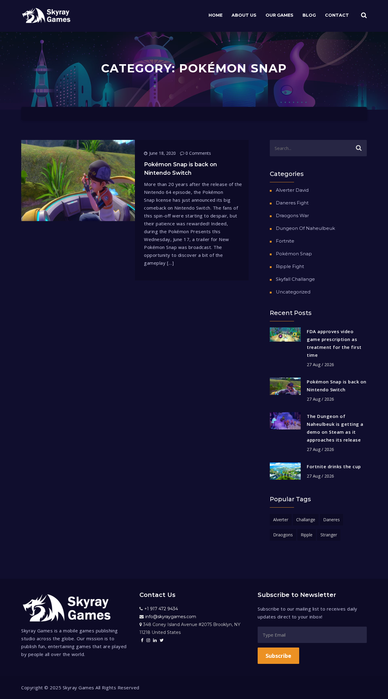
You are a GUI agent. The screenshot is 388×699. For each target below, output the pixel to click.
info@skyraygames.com (170, 616)
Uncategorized (293, 292)
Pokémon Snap (294, 254)
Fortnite (285, 241)
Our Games (279, 15)
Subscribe (278, 655)
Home (215, 15)
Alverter (280, 519)
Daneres (331, 519)
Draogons (283, 535)
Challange (305, 519)
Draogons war (292, 215)
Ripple (307, 535)
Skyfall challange (295, 279)
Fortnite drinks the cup (334, 466)
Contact (337, 15)
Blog (309, 15)
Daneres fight (292, 203)
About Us (244, 15)
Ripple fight (290, 266)
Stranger (328, 535)
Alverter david (292, 190)
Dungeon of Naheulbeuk (305, 228)
